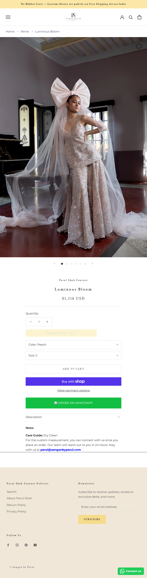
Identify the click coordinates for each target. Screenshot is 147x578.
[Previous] (54, 263)
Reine (25, 31)
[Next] (92, 263)
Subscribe (92, 519)
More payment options (73, 390)
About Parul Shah (19, 498)
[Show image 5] (80, 264)
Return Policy (16, 505)
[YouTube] (35, 545)
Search (11, 492)
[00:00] (73, 147)
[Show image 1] (62, 264)
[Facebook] (8, 545)
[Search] (131, 17)
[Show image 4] (76, 264)
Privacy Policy (16, 511)
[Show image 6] (85, 264)
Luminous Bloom (47, 31)
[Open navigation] (8, 17)
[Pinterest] (26, 545)
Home (10, 31)
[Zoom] (139, 46)
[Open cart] (139, 17)
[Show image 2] (67, 264)
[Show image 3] (71, 264)
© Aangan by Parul (22, 567)
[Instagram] (17, 545)
